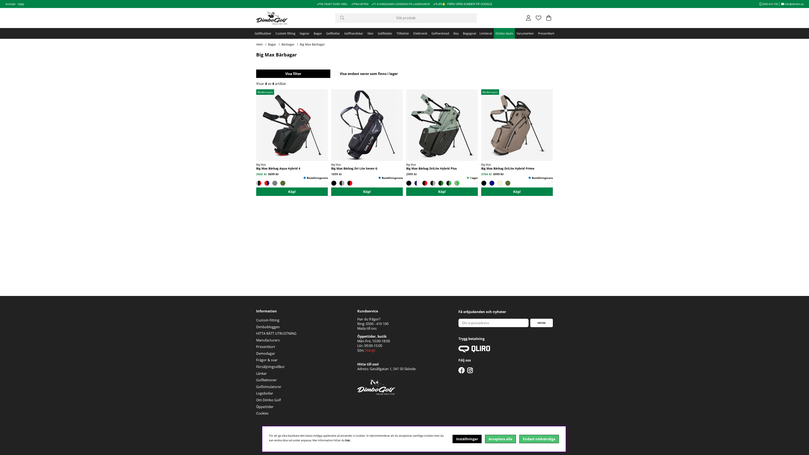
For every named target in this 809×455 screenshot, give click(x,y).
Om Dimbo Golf (268, 400)
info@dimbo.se (794, 4)
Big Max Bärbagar (312, 44)
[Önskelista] (538, 17)
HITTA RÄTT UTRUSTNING (276, 333)
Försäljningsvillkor (270, 366)
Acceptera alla (500, 439)
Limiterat (486, 33)
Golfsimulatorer (268, 386)
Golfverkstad (440, 33)
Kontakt (10, 4)
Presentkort (546, 33)
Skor (370, 33)
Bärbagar (288, 44)
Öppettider (265, 406)
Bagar (318, 33)
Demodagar (265, 353)
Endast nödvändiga (539, 439)
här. (348, 440)
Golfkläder (385, 33)
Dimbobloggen (268, 327)
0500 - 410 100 (377, 323)
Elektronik (420, 33)
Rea (456, 33)
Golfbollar (333, 33)
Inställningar (467, 439)
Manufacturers (268, 340)
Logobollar (264, 393)
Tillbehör (402, 33)
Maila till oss (367, 328)
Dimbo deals (504, 33)
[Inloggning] (528, 17)
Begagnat (469, 33)
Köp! (292, 191)
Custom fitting (285, 33)
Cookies (262, 413)
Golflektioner (266, 380)
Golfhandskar (353, 33)
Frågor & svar (267, 360)
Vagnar (304, 33)
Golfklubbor (263, 33)
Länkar (261, 373)
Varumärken (525, 33)
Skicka (541, 322)
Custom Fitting (267, 320)
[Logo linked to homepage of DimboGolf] (272, 18)
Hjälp (21, 4)
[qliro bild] (474, 351)
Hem (259, 44)
